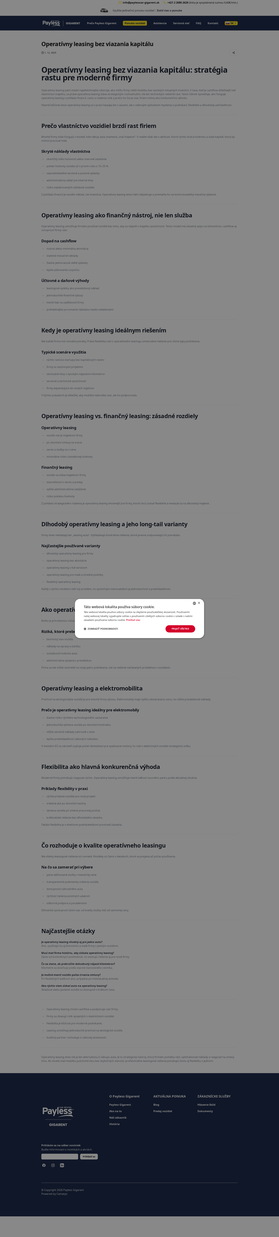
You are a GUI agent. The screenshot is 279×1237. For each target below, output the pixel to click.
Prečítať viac (133, 620)
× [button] (199, 603)
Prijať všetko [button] (180, 628)
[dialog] (139, 618)
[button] (101, 628)
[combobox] (194, 603)
